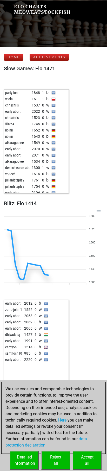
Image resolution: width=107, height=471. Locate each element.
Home (14, 57)
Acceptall (87, 460)
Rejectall (55, 460)
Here (62, 420)
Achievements (49, 57)
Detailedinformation (24, 460)
